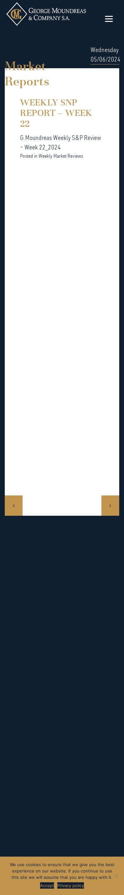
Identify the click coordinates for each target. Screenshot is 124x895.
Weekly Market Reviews (60, 156)
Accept (47, 885)
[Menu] (109, 18)
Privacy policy (70, 885)
